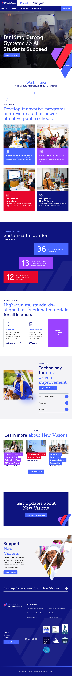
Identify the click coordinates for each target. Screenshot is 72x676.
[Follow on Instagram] (29, 638)
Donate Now (9, 572)
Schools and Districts (46, 397)
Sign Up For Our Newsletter (36, 515)
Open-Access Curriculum (35, 613)
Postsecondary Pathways (18, 155)
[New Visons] (8, 3)
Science (10, 329)
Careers (6, 632)
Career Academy (32, 617)
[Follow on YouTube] (36, 638)
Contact (6, 637)
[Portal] (24, 3)
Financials (7, 635)
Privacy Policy (23, 671)
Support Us (66, 8)
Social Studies (35, 329)
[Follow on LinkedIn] (32, 638)
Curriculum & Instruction (50, 155)
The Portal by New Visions (12, 199)
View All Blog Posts (36, 471)
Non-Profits (43, 409)
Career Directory (54, 617)
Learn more (9, 239)
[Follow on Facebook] (25, 638)
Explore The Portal (47, 388)
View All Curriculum (58, 331)
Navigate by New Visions (45, 199)
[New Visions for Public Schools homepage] (13, 611)
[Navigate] (38, 3)
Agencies (42, 403)
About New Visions (11, 55)
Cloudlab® (52, 613)
